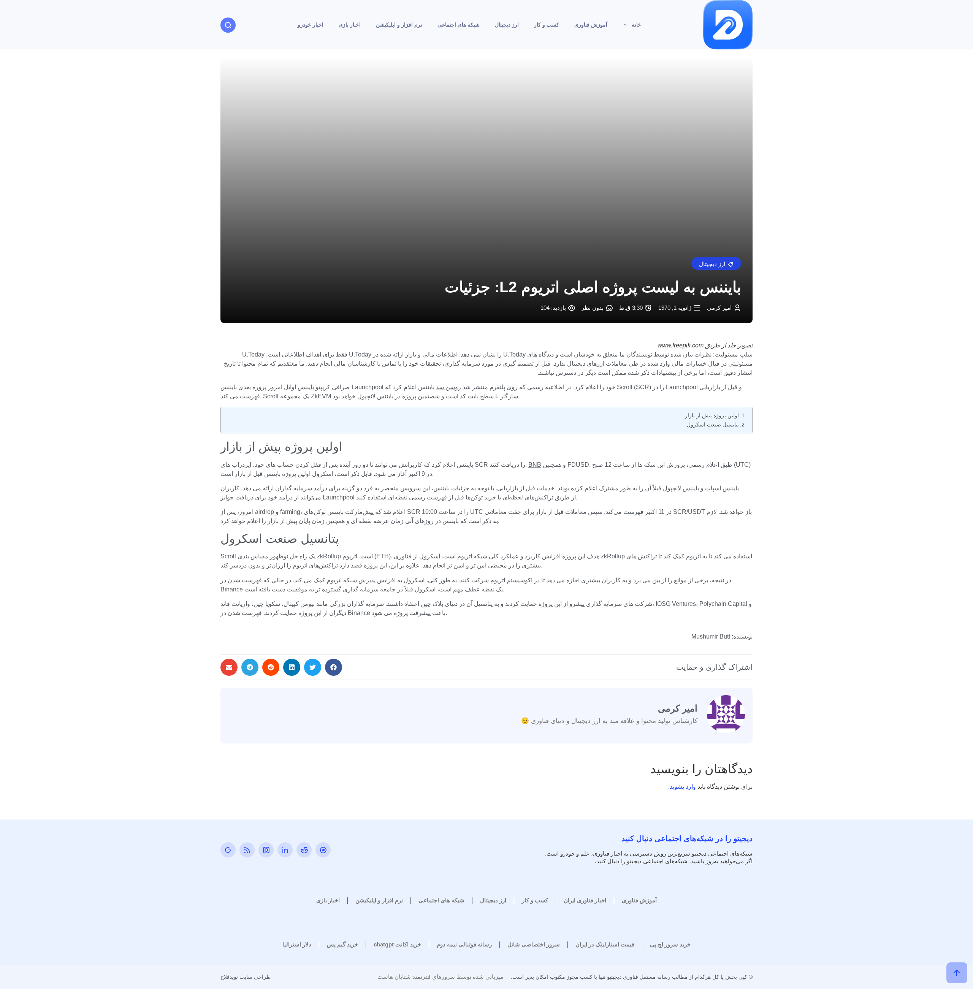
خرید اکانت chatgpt (397, 944)
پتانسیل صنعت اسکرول (713, 425)
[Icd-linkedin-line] (285, 849)
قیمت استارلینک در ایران (604, 944)
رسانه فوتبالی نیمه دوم (464, 944)
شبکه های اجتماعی (458, 25)
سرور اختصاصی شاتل (533, 944)
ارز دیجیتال (507, 25)
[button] (716, 263)
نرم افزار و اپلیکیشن (399, 25)
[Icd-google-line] (228, 849)
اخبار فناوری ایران (585, 900)
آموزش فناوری (590, 25)
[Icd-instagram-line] (266, 849)
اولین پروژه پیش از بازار (712, 415)
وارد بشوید (683, 786)
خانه (636, 25)
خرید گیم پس (342, 944)
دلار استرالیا (296, 944)
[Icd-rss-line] (247, 849)
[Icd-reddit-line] (304, 849)
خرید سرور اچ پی (670, 944)
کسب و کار (546, 25)
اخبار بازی (350, 25)
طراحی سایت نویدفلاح (245, 977)
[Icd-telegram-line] (323, 849)
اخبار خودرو (310, 25)
